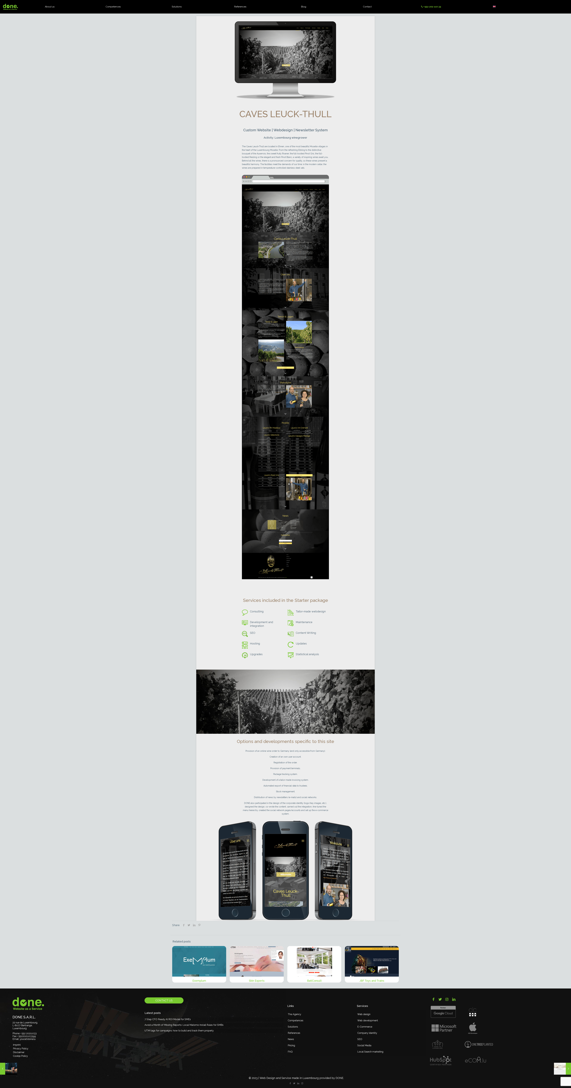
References (294, 1033)
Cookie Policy (20, 1056)
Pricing (291, 1045)
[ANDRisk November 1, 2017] (8, 1069)
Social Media (364, 1045)
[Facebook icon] (290, 1083)
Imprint (17, 1044)
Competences (295, 1020)
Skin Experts (257, 980)
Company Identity (367, 1033)
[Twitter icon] (294, 1083)
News (291, 1039)
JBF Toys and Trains (371, 980)
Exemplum (199, 980)
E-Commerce (364, 1026)
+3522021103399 (26, 1036)
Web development (367, 1020)
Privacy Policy (20, 1048)
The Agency (294, 1014)
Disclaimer (18, 1052)
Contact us (164, 1000)
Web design (363, 1014)
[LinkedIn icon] (298, 1083)
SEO (359, 1039)
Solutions (293, 1026)
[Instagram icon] (302, 1083)
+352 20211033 (29, 1033)
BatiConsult (314, 980)
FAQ (290, 1051)
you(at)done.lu (28, 1039)
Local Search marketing (370, 1051)
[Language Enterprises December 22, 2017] (562, 1069)
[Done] (10, 6)
